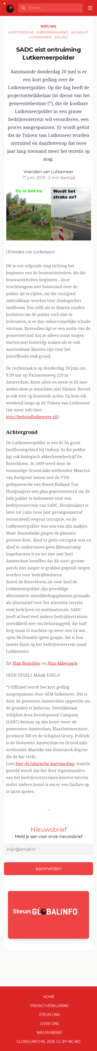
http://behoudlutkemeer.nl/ (32, 417)
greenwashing (52, 32)
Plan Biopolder (27, 663)
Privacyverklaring (49, 1006)
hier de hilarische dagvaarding (45, 763)
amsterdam (21, 32)
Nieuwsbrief (49, 1032)
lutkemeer (41, 37)
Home (48, 997)
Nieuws (48, 26)
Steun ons (49, 1014)
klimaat (80, 32)
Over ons (49, 1023)
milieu (61, 37)
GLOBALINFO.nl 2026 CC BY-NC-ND (48, 1041)
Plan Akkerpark (62, 663)
